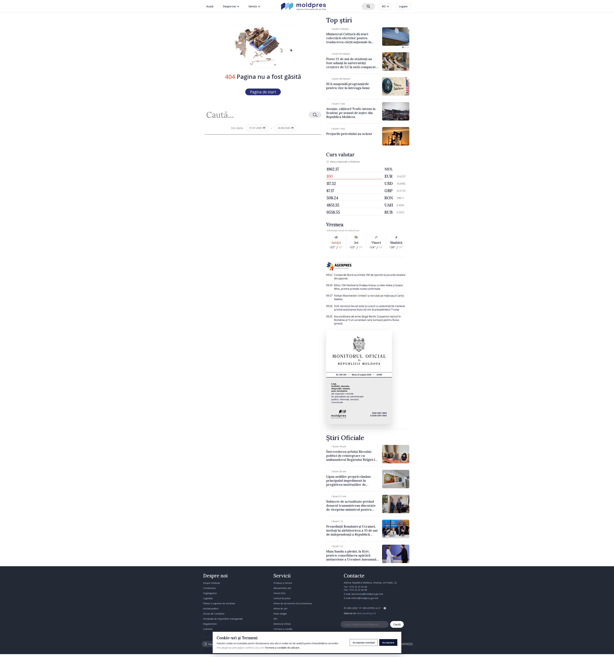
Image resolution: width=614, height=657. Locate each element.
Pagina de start (263, 91)
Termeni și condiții (282, 628)
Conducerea (209, 588)
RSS (275, 618)
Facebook (213, 644)
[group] (367, 36)
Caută (397, 624)
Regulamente (210, 623)
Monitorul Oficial (282, 623)
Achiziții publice (211, 608)
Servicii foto (279, 593)
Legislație (208, 598)
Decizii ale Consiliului (213, 613)
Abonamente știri (282, 588)
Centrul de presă (281, 598)
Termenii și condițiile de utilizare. (282, 647)
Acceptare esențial (364, 642)
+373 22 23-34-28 (358, 586)
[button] (403, 47)
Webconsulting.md (366, 613)
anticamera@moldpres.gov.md (367, 593)
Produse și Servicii (282, 582)
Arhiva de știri (280, 608)
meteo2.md (353, 230)
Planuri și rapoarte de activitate (219, 603)
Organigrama (210, 593)
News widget (280, 613)
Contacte (208, 628)
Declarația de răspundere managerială (223, 618)
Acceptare (388, 642)
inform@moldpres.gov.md (364, 598)
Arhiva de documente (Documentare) (292, 603)
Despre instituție (211, 582)
